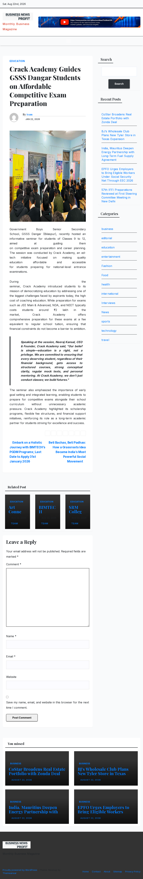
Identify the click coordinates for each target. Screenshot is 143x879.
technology (109, 330)
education (17, 61)
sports (105, 321)
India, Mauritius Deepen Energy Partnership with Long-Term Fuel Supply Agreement (33, 813)
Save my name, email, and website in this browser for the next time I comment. (47, 705)
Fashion (106, 266)
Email (11, 656)
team (29, 114)
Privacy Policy (132, 871)
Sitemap (117, 871)
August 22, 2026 (22, 780)
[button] (130, 41)
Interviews (108, 303)
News (105, 312)
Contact (96, 871)
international (109, 293)
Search (106, 59)
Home (85, 871)
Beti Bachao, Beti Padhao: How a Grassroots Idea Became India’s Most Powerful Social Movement (67, 452)
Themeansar (9, 873)
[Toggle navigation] (68, 40)
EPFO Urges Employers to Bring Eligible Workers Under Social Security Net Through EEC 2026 (103, 813)
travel (105, 340)
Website (11, 677)
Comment (13, 564)
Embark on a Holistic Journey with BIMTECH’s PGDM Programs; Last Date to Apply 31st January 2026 (27, 452)
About (107, 871)
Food (104, 275)
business (107, 229)
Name (11, 636)
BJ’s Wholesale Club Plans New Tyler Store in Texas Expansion (118, 135)
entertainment (110, 256)
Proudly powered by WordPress (20, 870)
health (105, 284)
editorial (106, 238)
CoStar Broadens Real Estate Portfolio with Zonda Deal (116, 118)
